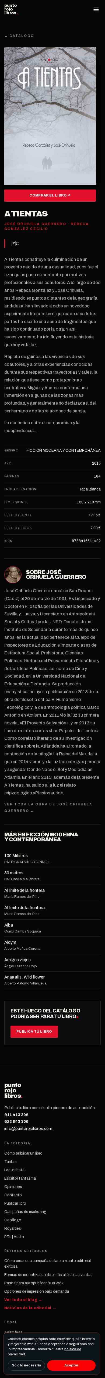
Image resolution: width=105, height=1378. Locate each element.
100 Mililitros (16, 855)
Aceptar (71, 1365)
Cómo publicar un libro (23, 1153)
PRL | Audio (14, 1237)
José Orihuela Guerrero (56, 574)
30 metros (13, 873)
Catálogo (12, 1220)
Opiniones (13, 1187)
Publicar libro (15, 1203)
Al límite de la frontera (24, 890)
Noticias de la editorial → (30, 1308)
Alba (8, 925)
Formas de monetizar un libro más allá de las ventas (48, 1275)
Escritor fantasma (20, 1178)
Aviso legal (13, 1332)
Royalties (12, 1228)
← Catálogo (19, 36)
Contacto (13, 1195)
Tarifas (10, 1162)
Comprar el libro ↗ (49, 195)
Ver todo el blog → (23, 1300)
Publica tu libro (34, 1031)
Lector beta (14, 1170)
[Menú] (96, 9)
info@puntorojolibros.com (28, 1128)
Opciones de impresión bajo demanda (36, 1291)
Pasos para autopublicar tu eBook (34, 1283)
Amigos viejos (17, 960)
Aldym (10, 942)
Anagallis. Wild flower (24, 977)
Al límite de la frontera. (25, 907)
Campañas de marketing (25, 1212)
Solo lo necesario (26, 1365)
